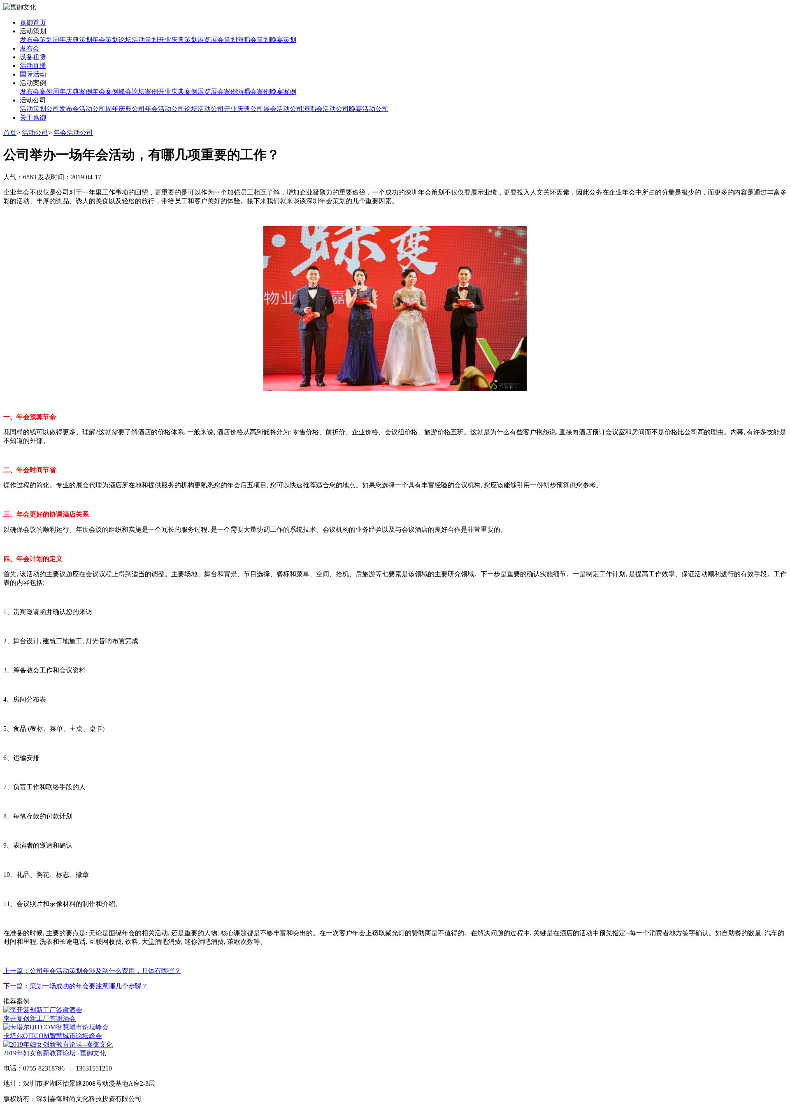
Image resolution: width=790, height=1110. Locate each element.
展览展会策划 (217, 39)
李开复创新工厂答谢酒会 (39, 1018)
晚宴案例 (283, 91)
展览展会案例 (217, 91)
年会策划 (105, 39)
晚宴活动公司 (368, 108)
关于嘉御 (33, 117)
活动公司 (35, 132)
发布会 (30, 48)
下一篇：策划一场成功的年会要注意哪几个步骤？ (75, 986)
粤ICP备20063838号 (171, 1098)
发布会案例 (36, 91)
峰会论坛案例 (138, 91)
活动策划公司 (39, 108)
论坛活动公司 (204, 108)
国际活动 (33, 74)
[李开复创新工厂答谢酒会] (42, 1009)
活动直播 (33, 65)
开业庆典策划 (178, 39)
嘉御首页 (33, 22)
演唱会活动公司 (326, 108)
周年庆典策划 (72, 39)
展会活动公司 (283, 108)
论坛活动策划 (138, 39)
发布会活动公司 (82, 108)
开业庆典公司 (243, 108)
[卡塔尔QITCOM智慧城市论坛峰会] (56, 1027)
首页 (9, 132)
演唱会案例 (253, 91)
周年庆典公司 (125, 108)
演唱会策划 (253, 39)
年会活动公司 (164, 108)
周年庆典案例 (72, 91)
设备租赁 (33, 56)
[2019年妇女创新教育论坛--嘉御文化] (58, 1044)
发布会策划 (36, 39)
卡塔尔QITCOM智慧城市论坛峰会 (52, 1035)
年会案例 (105, 91)
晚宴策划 (283, 39)
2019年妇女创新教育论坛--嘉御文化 (54, 1053)
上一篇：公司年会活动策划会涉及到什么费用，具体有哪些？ (92, 970)
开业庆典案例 (178, 91)
